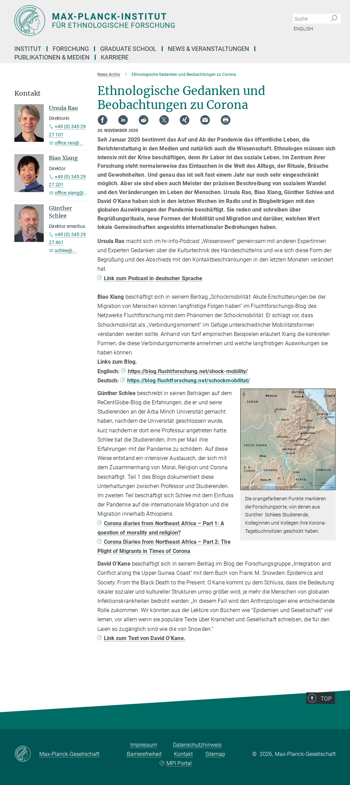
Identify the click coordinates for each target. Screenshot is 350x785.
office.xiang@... (71, 192)
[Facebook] (102, 120)
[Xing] (184, 120)
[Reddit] (143, 120)
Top (326, 698)
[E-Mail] (205, 120)
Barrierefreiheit (144, 754)
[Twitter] (164, 120)
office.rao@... (69, 143)
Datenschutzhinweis (197, 745)
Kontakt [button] (27, 93)
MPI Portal (179, 763)
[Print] (225, 120)
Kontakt (183, 754)
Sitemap (215, 754)
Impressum (143, 745)
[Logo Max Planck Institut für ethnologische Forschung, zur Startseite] (142, 20)
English (303, 28)
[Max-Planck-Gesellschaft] (26, 754)
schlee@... (66, 250)
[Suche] (334, 19)
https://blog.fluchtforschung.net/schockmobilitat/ (188, 380)
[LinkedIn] (123, 120)
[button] (329, 485)
